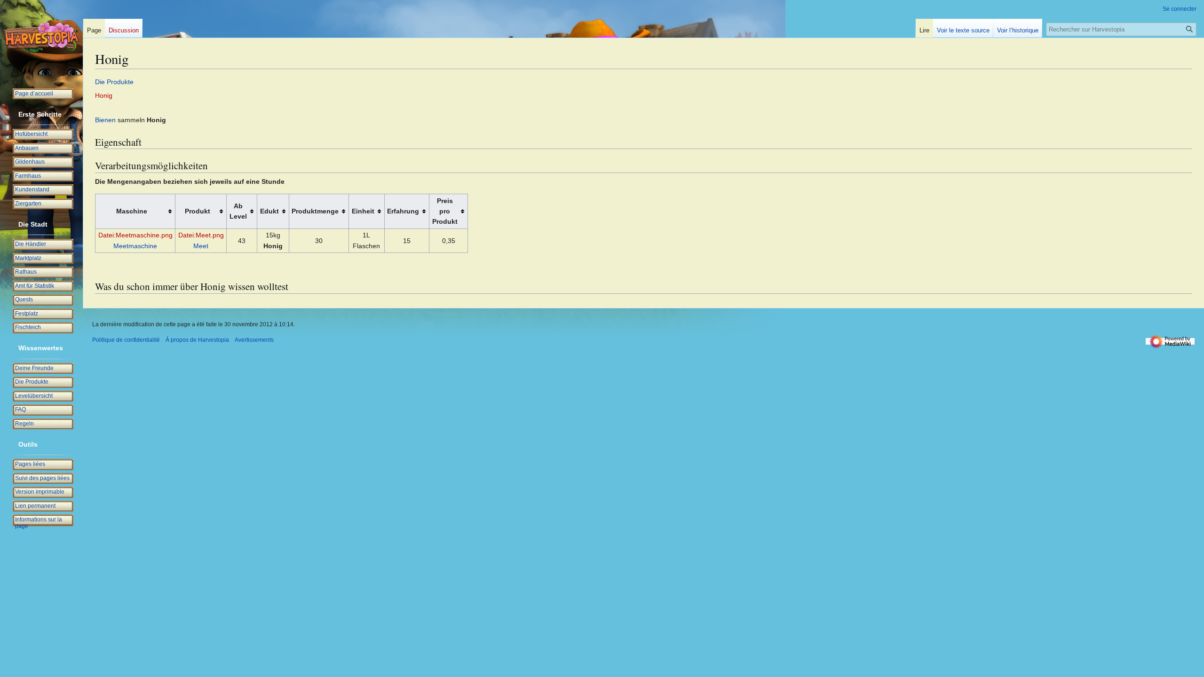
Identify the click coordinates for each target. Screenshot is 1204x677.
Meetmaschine (135, 246)
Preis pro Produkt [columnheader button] (445, 211)
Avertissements (254, 340)
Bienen (105, 120)
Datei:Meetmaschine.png (135, 235)
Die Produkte (114, 82)
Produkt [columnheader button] (197, 211)
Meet (200, 246)
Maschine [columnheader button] (131, 211)
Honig (103, 95)
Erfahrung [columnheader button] (403, 211)
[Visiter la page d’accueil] (41, 37)
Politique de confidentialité (126, 340)
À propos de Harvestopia (197, 340)
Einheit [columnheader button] (363, 211)
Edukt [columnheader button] (269, 211)
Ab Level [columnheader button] (238, 211)
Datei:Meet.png (201, 235)
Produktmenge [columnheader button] (315, 211)
